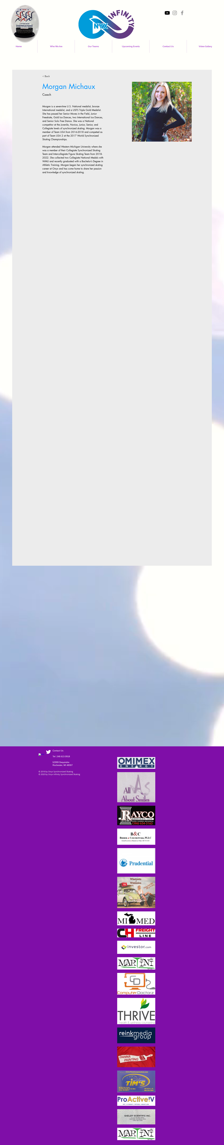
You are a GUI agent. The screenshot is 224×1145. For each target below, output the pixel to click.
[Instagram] (175, 13)
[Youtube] (167, 13)
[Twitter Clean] (48, 752)
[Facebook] (182, 13)
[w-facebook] (41, 756)
